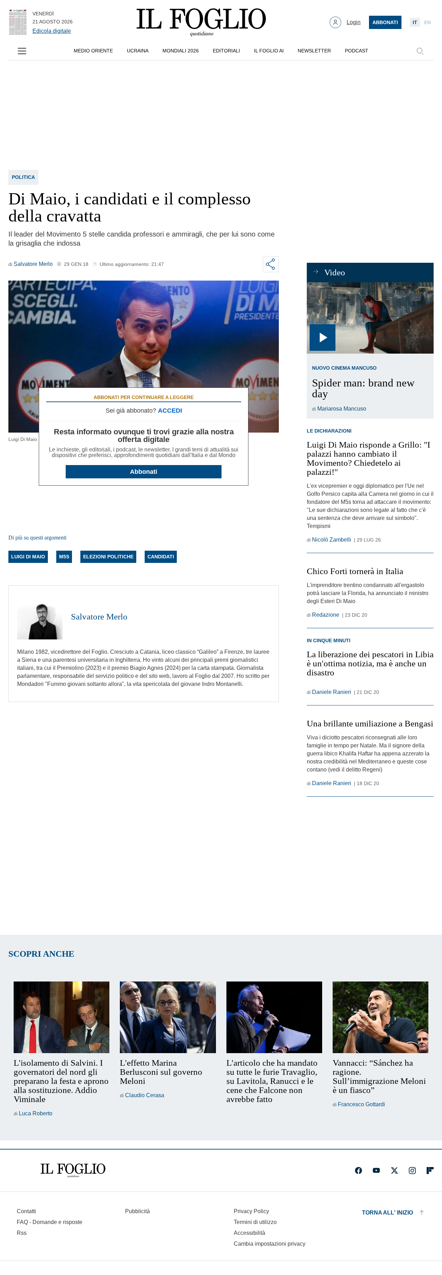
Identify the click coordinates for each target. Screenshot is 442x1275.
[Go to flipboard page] (430, 1170)
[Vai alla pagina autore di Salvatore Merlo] (40, 616)
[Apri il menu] (22, 51)
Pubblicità (137, 1211)
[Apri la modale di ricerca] (420, 51)
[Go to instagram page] (412, 1170)
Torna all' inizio (387, 1213)
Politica (23, 177)
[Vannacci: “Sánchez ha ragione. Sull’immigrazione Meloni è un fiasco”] (380, 1017)
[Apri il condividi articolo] (271, 264)
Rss (22, 1233)
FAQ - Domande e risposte (49, 1222)
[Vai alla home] (201, 22)
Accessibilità (249, 1233)
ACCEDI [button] (170, 410)
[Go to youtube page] (376, 1170)
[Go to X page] (394, 1170)
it (415, 22)
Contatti (26, 1211)
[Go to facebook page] (358, 1170)
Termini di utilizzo (255, 1222)
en (427, 22)
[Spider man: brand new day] (370, 318)
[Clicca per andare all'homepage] (73, 1171)
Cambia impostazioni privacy (269, 1244)
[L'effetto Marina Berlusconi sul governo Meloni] (168, 1017)
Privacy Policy (251, 1211)
